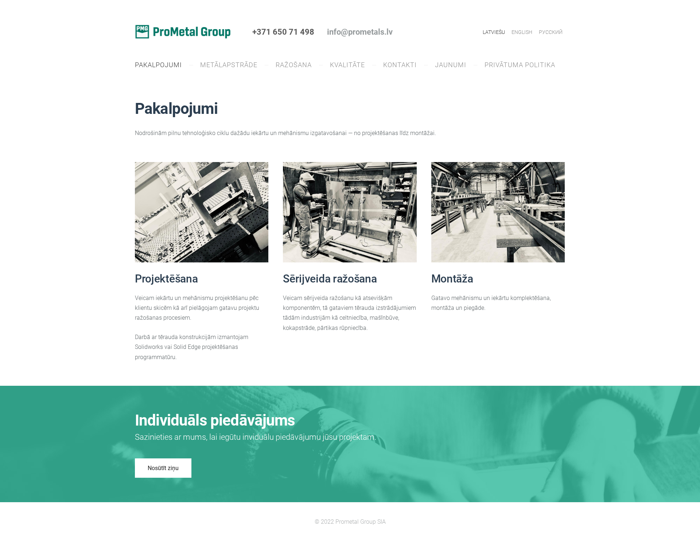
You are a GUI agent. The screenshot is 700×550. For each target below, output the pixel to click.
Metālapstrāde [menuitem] (228, 65)
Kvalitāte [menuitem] (347, 65)
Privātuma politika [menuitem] (520, 65)
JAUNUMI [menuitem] (450, 65)
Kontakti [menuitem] (400, 65)
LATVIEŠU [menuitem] (494, 32)
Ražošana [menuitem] (294, 65)
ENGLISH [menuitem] (522, 32)
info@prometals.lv (360, 31)
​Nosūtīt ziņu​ (163, 468)
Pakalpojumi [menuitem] (158, 65)
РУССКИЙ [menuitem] (551, 32)
